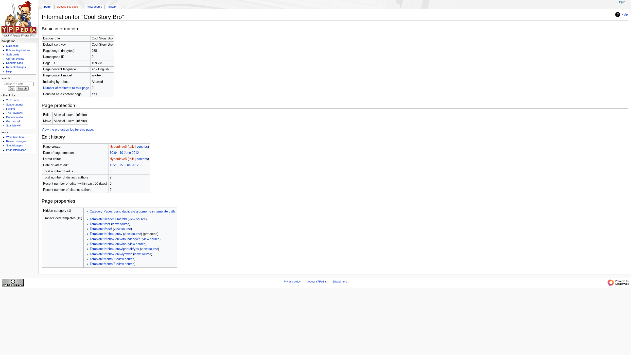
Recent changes (16, 67)
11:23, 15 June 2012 (124, 165)
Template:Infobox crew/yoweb (111, 254)
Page (47, 6)
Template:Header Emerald (108, 219)
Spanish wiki (13, 125)
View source (95, 6)
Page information (16, 149)
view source (137, 219)
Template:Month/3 (102, 259)
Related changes (16, 141)
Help (624, 14)
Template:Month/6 (102, 264)
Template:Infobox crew (106, 234)
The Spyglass (14, 112)
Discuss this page (67, 6)
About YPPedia (317, 281)
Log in (622, 1)
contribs (142, 146)
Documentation (15, 117)
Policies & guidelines (18, 50)
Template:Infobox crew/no (108, 244)
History (112, 6)
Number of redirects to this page (66, 88)
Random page (14, 62)
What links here (15, 137)
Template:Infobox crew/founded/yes (115, 239)
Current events (15, 58)
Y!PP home (12, 100)
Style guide (12, 54)
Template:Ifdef (100, 224)
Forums (11, 108)
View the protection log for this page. (68, 129)
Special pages (14, 145)
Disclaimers (340, 281)
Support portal (14, 104)
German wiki (13, 121)
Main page (12, 45)
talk (131, 146)
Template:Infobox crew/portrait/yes (114, 249)
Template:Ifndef (101, 229)
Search (5, 78)
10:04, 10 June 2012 (124, 153)
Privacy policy (292, 281)
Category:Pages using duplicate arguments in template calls (132, 211)
